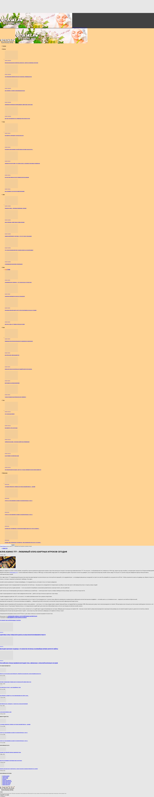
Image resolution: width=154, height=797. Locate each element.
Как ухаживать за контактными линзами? (15, 191)
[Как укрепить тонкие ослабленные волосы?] (11, 87)
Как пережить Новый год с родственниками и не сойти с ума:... (14, 695)
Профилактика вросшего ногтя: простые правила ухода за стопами (20, 310)
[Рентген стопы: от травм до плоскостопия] (11, 320)
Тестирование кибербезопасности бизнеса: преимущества (18, 76)
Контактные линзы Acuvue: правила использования (17, 177)
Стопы (8, 269)
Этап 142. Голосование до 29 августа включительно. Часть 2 (18, 514)
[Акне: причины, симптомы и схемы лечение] (11, 218)
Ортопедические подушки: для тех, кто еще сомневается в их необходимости (23, 469)
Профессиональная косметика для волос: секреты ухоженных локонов (21, 62)
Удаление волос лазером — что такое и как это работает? (18, 282)
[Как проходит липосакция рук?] (11, 351)
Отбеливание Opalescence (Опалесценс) (14, 264)
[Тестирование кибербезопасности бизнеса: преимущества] (11, 73)
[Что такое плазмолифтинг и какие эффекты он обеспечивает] (11, 246)
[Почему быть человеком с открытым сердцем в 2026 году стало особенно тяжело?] (11, 525)
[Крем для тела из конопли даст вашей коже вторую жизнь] (11, 365)
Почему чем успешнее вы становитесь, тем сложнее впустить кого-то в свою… (23, 542)
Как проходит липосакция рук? (12, 355)
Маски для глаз (7, 133)
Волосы (4, 49)
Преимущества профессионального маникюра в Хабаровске (19, 341)
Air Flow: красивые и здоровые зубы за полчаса (11, 760)
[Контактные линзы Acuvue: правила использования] (11, 173)
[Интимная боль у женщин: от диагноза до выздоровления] (3, 701)
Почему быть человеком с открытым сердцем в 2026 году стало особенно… (22, 528)
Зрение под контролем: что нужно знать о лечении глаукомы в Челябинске (22, 163)
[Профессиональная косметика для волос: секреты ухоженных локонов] (11, 59)
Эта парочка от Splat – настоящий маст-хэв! (10, 687)
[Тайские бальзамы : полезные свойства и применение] (11, 438)
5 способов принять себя (5, 712)
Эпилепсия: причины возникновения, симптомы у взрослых (19, 104)
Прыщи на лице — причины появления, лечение (15, 208)
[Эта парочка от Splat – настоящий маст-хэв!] (1, 685)
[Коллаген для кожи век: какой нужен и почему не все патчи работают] (11, 146)
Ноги (3, 267)
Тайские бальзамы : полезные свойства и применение (17, 441)
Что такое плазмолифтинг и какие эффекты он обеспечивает (19, 250)
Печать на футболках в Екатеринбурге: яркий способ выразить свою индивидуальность (20, 673)
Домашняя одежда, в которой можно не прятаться (22, 616)
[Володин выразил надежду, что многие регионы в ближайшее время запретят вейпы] (6, 645)
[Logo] (7, 43)
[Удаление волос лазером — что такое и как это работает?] (11, 278)
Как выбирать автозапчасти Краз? (17, 617)
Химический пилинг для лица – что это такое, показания (18, 236)
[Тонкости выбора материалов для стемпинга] (11, 393)
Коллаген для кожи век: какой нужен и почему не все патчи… (19, 149)
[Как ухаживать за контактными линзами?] (11, 187)
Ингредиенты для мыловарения (12, 383)
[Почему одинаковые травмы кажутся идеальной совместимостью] (3, 680)
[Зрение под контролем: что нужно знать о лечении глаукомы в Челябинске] (11, 159)
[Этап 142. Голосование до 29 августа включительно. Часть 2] (11, 511)
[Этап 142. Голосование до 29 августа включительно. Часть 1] (11, 497)
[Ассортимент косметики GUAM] (11, 452)
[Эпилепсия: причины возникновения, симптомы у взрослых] (11, 101)
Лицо (3, 194)
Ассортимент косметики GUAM (12, 455)
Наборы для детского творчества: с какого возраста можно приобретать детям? (19, 768)
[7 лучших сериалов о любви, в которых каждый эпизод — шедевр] (11, 483)
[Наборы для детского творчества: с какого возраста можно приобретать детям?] (2, 766)
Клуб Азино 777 (14, 572)
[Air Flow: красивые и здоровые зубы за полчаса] (2, 758)
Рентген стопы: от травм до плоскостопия (15, 324)
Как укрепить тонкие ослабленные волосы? (15, 90)
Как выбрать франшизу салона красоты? (14, 135)
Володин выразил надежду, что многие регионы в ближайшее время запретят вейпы (29, 649)
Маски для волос (8, 60)
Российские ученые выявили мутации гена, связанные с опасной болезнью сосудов (29, 663)
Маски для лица (8, 247)
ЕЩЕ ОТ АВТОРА (17, 620)
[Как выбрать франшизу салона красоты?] (11, 132)
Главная (4, 46)
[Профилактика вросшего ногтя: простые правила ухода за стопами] (11, 306)
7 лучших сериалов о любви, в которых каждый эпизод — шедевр (20, 486)
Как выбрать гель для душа (11, 427)
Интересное (4, 473)
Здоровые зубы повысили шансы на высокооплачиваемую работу (23, 634)
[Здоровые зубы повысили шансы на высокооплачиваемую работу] (6, 631)
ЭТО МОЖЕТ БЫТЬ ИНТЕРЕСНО (6, 620)
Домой (1, 546)
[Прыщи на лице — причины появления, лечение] (11, 204)
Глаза (3, 121)
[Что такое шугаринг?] (11, 410)
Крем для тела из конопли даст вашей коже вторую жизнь (18, 369)
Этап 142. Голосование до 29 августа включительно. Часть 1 (18, 500)
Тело (3, 400)
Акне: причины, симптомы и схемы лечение (14, 222)
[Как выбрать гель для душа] (11, 424)
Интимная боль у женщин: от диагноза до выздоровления (14, 703)
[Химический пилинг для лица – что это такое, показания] (11, 232)
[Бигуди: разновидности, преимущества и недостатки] (11, 115)
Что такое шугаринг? (10, 414)
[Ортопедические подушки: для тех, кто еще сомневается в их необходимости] (11, 466)
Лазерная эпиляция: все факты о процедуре (15, 296)
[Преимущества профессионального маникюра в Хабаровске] (11, 337)
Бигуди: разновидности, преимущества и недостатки (17, 118)
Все (6, 269)
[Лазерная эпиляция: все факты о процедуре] (11, 292)
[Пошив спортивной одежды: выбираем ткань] (3, 750)
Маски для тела (8, 411)
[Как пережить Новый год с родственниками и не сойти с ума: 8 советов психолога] (3, 693)
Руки (3, 327)
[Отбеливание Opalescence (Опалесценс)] (11, 260)
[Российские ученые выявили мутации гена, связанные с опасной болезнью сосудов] (6, 659)
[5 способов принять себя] (3, 710)
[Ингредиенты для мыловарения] (11, 379)
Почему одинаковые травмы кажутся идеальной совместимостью (15, 681)
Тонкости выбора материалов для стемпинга (15, 397)
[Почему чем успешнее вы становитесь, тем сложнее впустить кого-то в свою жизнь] (11, 539)
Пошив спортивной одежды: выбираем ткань (10, 752)
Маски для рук (7, 338)
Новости (5, 546)
